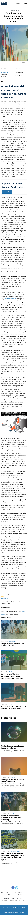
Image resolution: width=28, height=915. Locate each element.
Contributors (9, 895)
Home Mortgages (15, 851)
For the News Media (9, 898)
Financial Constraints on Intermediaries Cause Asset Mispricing (11, 817)
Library (19, 907)
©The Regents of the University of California (14, 912)
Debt (10, 672)
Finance (13, 777)
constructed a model (11, 299)
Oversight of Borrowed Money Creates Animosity (12, 780)
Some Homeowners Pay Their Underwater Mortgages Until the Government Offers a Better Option (13, 856)
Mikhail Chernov (19, 74)
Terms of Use (17, 910)
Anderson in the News (14, 900)
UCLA (23, 907)
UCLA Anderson (6, 893)
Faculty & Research (20, 893)
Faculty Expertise (17, 902)
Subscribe (7, 192)
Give (4, 907)
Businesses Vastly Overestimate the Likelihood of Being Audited (13, 707)
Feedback (10, 910)
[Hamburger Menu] (25, 3)
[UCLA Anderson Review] (6, 3)
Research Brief (4, 641)
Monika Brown (4, 72)
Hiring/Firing (12, 641)
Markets (13, 743)
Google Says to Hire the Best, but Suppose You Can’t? (12, 644)
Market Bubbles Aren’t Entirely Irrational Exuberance (12, 747)
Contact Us (20, 895)
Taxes (10, 704)
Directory (9, 907)
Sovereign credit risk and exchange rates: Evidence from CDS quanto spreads (13, 612)
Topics (18, 3)
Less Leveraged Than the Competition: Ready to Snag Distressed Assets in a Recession (12, 676)
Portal (14, 907)
